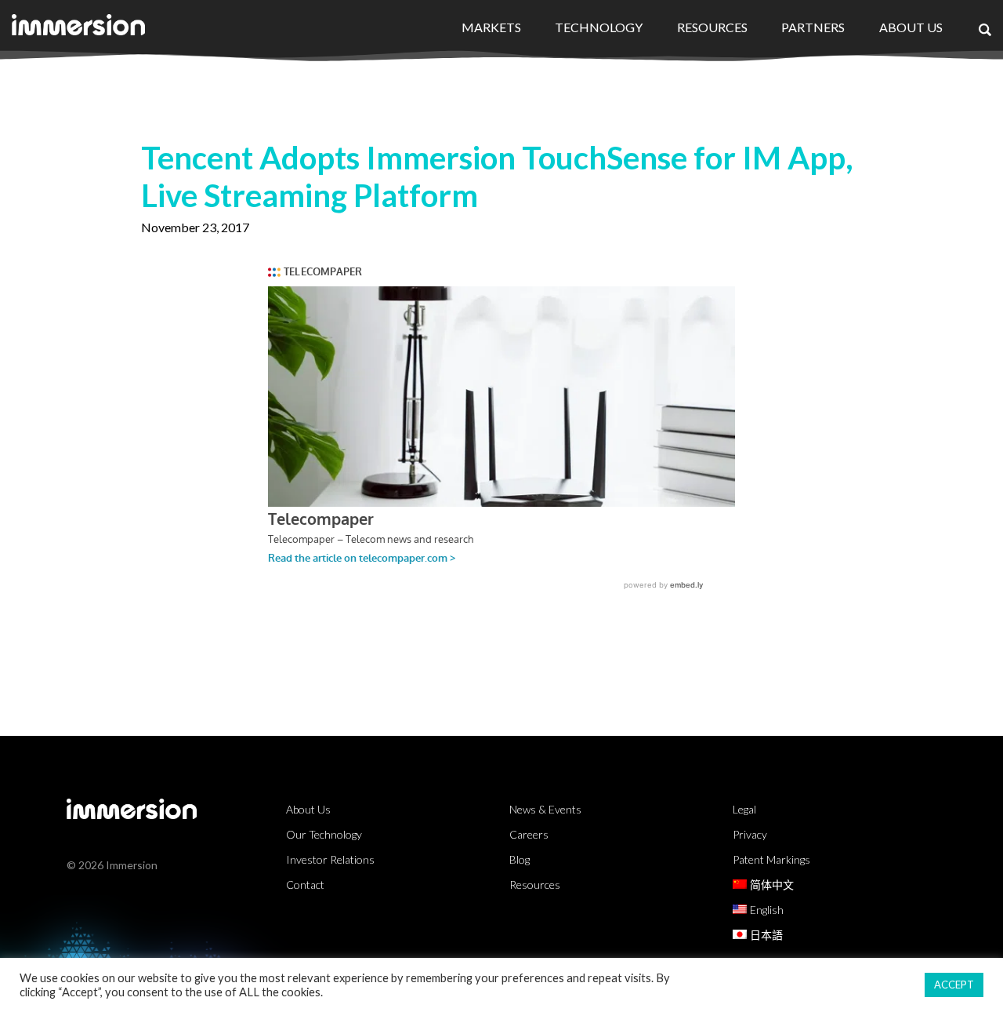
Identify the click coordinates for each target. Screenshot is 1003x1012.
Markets (491, 27)
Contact (305, 884)
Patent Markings (771, 859)
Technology (599, 27)
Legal (744, 809)
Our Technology (324, 834)
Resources (712, 27)
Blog (519, 859)
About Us (911, 27)
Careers (529, 834)
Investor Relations (330, 859)
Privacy (750, 834)
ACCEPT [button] (954, 984)
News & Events (545, 809)
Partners (813, 27)
